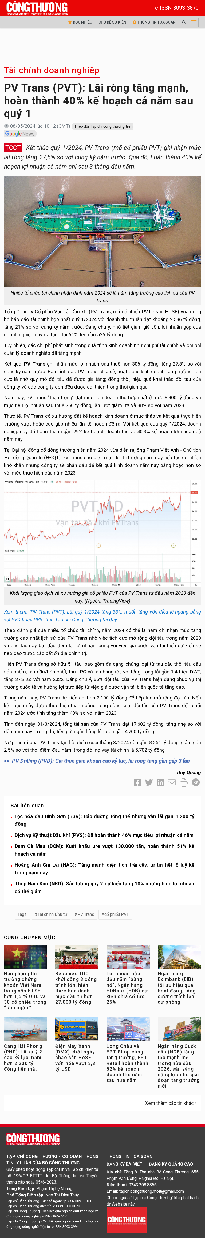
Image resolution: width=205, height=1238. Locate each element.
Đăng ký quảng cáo (171, 1164)
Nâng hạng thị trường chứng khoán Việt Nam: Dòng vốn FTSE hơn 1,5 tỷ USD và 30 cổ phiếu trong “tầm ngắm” (25, 990)
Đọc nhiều (82, 22)
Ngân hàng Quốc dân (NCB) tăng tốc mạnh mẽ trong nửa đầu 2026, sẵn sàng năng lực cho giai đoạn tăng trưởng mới (179, 1066)
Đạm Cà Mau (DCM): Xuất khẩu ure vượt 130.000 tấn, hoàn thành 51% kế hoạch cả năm (104, 850)
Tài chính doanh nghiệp (52, 70)
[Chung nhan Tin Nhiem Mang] (127, 1219)
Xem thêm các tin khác (169, 1103)
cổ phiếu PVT (116, 914)
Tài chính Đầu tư (52, 914)
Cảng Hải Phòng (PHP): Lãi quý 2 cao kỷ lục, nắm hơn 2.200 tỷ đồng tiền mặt (23, 1057)
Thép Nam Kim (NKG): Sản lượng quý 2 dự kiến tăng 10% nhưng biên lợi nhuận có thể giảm (104, 887)
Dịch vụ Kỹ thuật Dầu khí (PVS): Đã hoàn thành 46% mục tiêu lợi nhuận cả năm (104, 835)
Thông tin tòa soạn (156, 22)
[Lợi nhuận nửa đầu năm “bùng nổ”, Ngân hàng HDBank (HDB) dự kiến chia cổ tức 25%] (128, 958)
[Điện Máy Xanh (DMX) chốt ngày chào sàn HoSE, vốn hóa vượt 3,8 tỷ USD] (76, 1030)
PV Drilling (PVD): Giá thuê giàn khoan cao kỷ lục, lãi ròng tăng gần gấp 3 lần (101, 761)
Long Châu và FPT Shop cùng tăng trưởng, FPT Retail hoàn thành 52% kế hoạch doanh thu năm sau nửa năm (127, 1063)
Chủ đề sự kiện (112, 22)
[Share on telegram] (196, 783)
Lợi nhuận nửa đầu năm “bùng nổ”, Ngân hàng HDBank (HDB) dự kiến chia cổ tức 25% (127, 988)
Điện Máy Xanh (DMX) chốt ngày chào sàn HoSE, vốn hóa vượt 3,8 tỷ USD (75, 1057)
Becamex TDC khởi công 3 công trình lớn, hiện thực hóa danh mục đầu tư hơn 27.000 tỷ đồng (76, 988)
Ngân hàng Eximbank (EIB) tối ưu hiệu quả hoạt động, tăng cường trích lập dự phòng (177, 988)
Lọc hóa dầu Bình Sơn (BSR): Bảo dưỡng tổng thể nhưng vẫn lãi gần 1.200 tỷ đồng (104, 820)
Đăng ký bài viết (125, 1164)
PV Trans (85, 914)
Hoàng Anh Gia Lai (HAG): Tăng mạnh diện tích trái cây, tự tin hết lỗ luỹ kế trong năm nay (104, 868)
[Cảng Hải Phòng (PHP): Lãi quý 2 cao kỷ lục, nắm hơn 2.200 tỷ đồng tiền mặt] (25, 1030)
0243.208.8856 (143, 1184)
